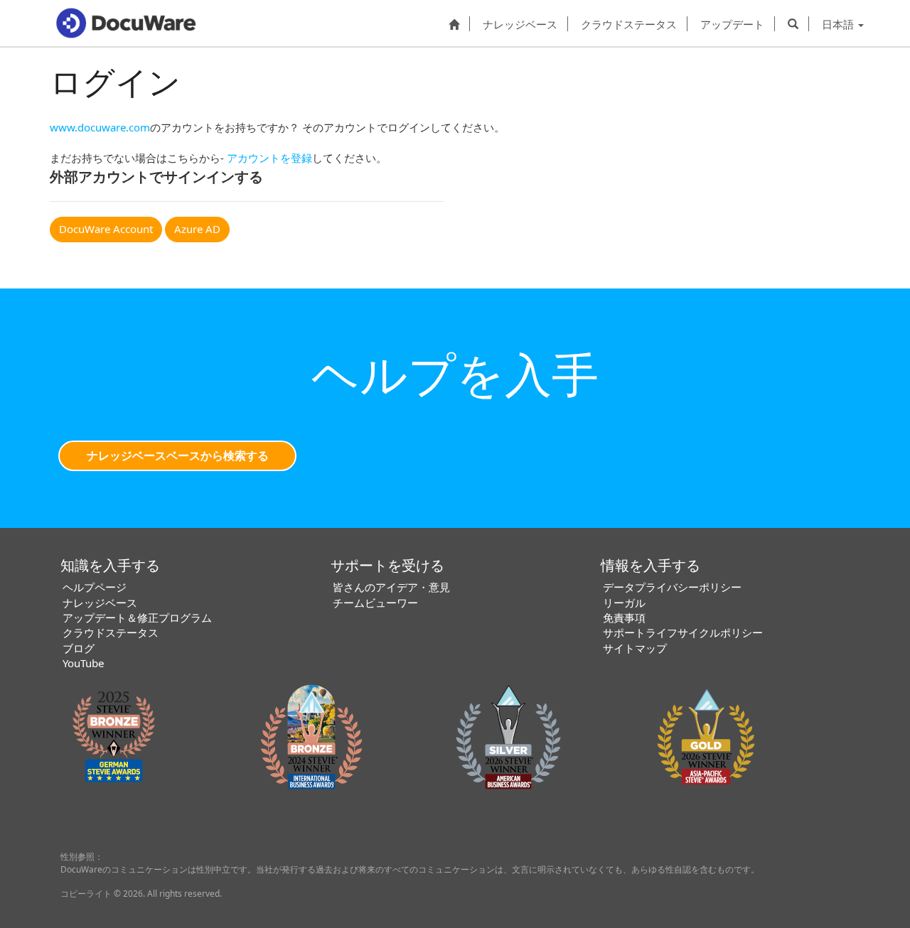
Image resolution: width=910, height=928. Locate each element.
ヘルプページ (95, 587)
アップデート (732, 23)
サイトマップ (635, 648)
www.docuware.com (100, 127)
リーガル (624, 602)
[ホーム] (453, 23)
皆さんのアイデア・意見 (391, 587)
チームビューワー (375, 602)
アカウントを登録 (269, 158)
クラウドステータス (629, 23)
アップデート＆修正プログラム (137, 617)
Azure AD (197, 229)
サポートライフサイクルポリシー (683, 632)
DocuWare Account (106, 229)
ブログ (79, 648)
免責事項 (624, 617)
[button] (793, 23)
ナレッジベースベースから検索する (178, 455)
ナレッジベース (520, 23)
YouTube (83, 663)
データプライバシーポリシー (672, 587)
